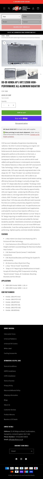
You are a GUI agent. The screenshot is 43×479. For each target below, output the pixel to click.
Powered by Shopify (29, 475)
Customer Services (10, 410)
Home (3, 35)
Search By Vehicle (21, 27)
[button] (4, 8)
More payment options (21, 123)
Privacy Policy (8, 385)
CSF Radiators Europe (18, 475)
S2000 (7, 35)
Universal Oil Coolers (11, 344)
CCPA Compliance (9, 376)
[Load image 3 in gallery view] (33, 74)
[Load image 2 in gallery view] (21, 74)
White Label (8, 348)
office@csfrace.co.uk (16, 439)
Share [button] (5, 316)
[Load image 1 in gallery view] (10, 74)
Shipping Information (11, 395)
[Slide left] (2, 74)
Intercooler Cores (9, 334)
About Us (7, 405)
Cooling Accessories (10, 353)
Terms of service (9, 381)
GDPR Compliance (10, 371)
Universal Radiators (10, 339)
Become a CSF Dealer (11, 419)
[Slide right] (41, 74)
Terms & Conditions (10, 366)
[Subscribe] (31, 451)
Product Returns (9, 414)
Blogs (6, 400)
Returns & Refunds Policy (12, 390)
